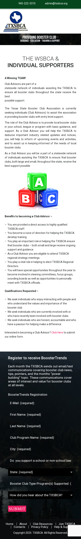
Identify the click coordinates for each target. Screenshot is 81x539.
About (23, 524)
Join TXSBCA (67, 524)
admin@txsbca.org (56, 3)
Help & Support (63, 527)
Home (9, 524)
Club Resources (43, 524)
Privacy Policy (39, 527)
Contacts (19, 527)
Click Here (57, 332)
